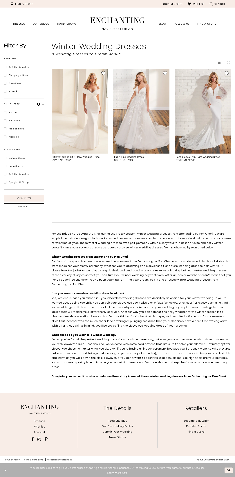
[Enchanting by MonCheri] (39, 409)
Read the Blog (117, 420)
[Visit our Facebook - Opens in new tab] (32, 439)
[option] (80, 117)
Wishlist (39, 426)
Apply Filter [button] (24, 198)
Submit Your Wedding (117, 431)
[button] (196, 4)
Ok (229, 470)
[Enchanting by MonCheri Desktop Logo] (117, 23)
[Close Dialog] (5, 470)
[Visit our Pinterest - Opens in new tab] (46, 439)
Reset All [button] (24, 206)
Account (39, 432)
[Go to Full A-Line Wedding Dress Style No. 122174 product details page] (141, 111)
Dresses (39, 421)
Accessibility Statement (59, 460)
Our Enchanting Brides (117, 426)
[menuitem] (22, 4)
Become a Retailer (196, 420)
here (124, 472)
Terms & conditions (33, 460)
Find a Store (196, 431)
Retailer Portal (196, 426)
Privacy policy (12, 460)
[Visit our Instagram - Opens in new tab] (39, 439)
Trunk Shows (117, 437)
